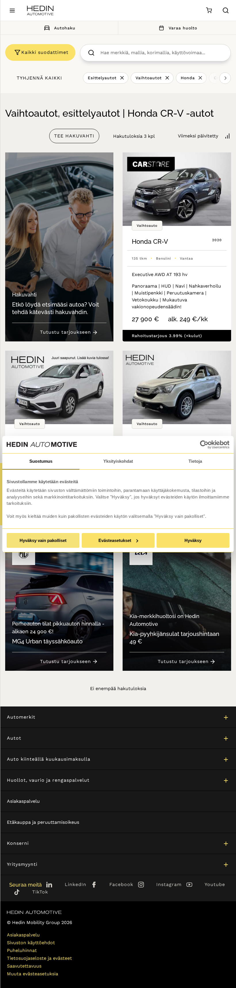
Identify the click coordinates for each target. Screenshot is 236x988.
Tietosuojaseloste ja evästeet (39, 958)
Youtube (215, 884)
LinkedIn (75, 884)
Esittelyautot (102, 77)
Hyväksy (192, 540)
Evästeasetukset (114, 540)
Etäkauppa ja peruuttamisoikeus (43, 822)
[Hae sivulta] (226, 10)
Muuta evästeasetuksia (32, 973)
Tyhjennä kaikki (39, 78)
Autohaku (64, 28)
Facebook (121, 884)
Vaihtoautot (149, 77)
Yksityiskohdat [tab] (118, 461)
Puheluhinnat (22, 950)
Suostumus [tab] (40, 461)
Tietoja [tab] (195, 461)
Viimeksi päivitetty (198, 136)
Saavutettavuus (24, 966)
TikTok (40, 892)
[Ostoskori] (208, 10)
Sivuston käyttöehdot (31, 942)
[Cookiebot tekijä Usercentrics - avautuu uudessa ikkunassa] (204, 444)
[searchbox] (161, 52)
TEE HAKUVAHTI (74, 136)
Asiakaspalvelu (23, 801)
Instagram (169, 884)
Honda (188, 77)
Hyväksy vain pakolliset (43, 540)
